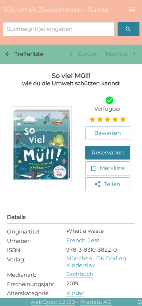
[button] (132, 10)
